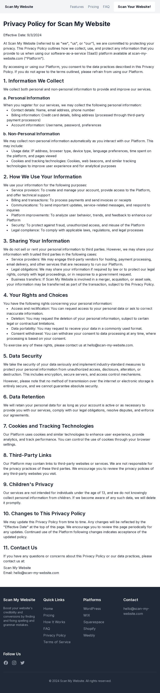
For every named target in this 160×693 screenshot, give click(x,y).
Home (48, 609)
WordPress (92, 609)
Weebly (89, 635)
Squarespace (93, 622)
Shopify (89, 629)
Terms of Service (57, 642)
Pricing (93, 7)
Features (77, 7)
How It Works (54, 622)
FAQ (106, 7)
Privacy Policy (54, 635)
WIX (86, 615)
